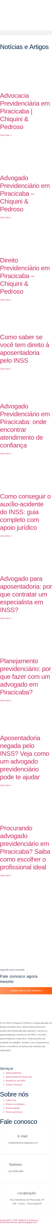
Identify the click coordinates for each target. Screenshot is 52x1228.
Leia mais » (6, 135)
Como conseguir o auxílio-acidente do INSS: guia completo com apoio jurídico (25, 512)
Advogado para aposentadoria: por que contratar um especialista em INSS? (26, 594)
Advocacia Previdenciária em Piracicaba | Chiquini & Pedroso (25, 111)
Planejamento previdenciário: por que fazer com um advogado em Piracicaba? (25, 676)
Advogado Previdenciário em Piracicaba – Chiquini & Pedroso (25, 193)
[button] (26, 32)
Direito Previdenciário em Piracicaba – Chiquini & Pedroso (25, 276)
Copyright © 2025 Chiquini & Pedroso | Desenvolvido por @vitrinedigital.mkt (19, 1221)
